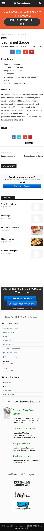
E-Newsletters (10, 395)
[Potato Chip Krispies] (37, 253)
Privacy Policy (10, 332)
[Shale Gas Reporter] (22, 498)
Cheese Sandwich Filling (33, 156)
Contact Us (9, 345)
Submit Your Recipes (22, 186)
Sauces (4, 38)
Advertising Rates (11, 328)
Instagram (8, 390)
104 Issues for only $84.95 (22, 304)
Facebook (7, 382)
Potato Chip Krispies (9, 251)
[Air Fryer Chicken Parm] (37, 230)
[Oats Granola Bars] (37, 207)
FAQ (6, 336)
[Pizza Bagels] (37, 218)
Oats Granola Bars (8, 204)
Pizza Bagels (6, 216)
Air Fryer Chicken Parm (10, 227)
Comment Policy (11, 357)
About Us (7, 341)
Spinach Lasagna (8, 156)
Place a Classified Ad (12, 349)
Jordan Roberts (8, 46)
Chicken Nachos (7, 239)
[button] (40, 3)
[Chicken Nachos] (37, 242)
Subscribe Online (11, 353)
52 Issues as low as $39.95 (20, 298)
